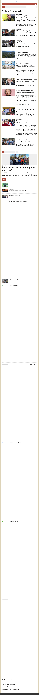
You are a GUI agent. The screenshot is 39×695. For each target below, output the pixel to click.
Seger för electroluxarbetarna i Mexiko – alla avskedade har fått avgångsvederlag (22, 364)
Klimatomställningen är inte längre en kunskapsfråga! (10, 689)
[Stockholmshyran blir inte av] (5, 596)
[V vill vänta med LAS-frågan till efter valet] (5, 675)
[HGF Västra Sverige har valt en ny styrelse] (5, 282)
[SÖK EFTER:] (31, 6)
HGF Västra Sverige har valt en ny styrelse (15, 279)
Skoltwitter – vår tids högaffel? (23, 63)
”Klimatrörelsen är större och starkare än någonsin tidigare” (18, 190)
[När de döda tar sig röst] (8, 20)
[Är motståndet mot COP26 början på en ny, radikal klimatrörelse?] (19, 164)
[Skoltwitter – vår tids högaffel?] (8, 68)
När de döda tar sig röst (21, 16)
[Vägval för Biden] (8, 46)
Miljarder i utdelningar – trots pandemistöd (9, 686)
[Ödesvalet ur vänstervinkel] (8, 144)
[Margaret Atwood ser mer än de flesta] (8, 95)
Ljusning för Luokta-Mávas (22, 52)
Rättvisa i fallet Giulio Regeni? (23, 31)
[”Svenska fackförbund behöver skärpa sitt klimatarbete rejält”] (5, 186)
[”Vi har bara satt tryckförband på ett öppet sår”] (8, 114)
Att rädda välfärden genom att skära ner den (16, 442)
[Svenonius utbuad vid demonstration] (5, 197)
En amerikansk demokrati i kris (23, 121)
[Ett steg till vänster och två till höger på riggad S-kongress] (5, 276)
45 (13, 152)
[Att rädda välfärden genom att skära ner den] (5, 518)
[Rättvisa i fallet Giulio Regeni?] (8, 35)
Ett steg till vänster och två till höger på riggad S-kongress (18, 201)
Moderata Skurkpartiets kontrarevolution (8, 684)
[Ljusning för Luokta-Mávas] (8, 57)
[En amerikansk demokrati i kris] (8, 125)
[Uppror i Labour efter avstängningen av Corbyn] (8, 84)
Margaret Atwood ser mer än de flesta (24, 91)
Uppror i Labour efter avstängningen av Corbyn (26, 80)
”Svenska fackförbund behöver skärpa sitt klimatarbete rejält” (19, 185)
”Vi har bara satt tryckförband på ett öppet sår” (25, 110)
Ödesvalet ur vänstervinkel (22, 140)
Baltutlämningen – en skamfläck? (14, 285)
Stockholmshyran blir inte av (13, 521)
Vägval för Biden (19, 42)
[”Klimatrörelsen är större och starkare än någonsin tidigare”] (5, 191)
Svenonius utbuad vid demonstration (14, 195)
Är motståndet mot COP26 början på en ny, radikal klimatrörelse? (18, 168)
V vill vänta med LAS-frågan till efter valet (15, 600)
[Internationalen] (19, 1)
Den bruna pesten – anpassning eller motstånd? (9, 682)
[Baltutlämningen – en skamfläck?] (5, 360)
